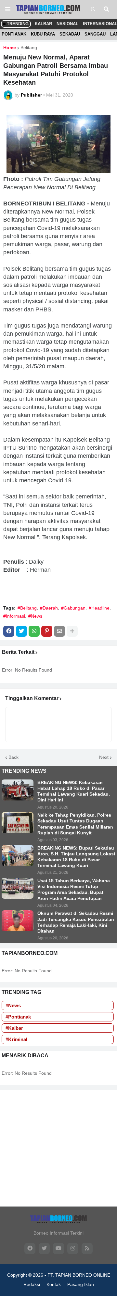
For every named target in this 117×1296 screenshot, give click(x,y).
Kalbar (43, 23)
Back (13, 757)
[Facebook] (8, 631)
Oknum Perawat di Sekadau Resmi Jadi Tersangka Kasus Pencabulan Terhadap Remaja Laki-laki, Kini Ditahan (75, 922)
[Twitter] (21, 631)
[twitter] (44, 1248)
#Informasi (14, 616)
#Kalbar (14, 1028)
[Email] (59, 631)
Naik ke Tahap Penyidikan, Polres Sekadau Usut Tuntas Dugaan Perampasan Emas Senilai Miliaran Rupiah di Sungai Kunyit (75, 823)
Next (104, 757)
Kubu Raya (43, 34)
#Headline (99, 608)
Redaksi (31, 1284)
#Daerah (49, 608)
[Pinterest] (46, 631)
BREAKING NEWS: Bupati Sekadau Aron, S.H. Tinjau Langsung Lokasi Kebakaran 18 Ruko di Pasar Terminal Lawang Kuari (76, 856)
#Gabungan (73, 608)
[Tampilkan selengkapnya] (72, 631)
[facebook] (29, 1248)
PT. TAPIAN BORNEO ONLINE (78, 1275)
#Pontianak (18, 1016)
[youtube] (58, 1248)
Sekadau (69, 34)
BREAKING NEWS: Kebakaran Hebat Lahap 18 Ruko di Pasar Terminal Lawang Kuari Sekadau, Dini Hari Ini (73, 791)
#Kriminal (16, 1039)
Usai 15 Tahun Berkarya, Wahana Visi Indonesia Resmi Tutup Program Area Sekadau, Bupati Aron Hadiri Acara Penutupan (73, 889)
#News (35, 616)
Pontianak (14, 34)
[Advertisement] (58, 1148)
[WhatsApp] (34, 631)
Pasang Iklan (80, 1284)
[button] (8, 9)
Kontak (53, 1284)
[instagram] (72, 1248)
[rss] (87, 1248)
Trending (17, 23)
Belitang (28, 47)
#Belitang (27, 608)
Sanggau (95, 34)
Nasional (67, 23)
